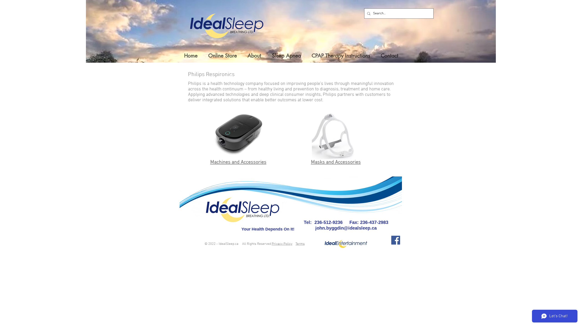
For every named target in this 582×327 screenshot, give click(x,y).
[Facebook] (395, 240)
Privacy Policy (282, 244)
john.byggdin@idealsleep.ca (346, 227)
